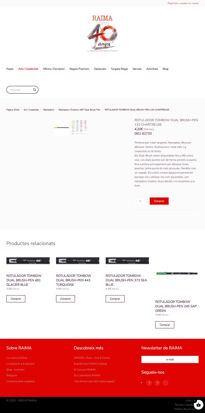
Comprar (159, 201)
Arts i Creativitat (28, 69)
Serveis (137, 69)
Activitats (152, 69)
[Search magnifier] (34, 89)
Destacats (100, 69)
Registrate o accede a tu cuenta (183, 3)
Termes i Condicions (187, 405)
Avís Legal (192, 400)
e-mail (170, 359)
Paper (10, 69)
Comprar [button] (16, 299)
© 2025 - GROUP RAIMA (21, 400)
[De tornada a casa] (102, 34)
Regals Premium (79, 69)
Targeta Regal (119, 69)
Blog (165, 69)
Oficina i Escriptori (54, 69)
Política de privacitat (186, 409)
